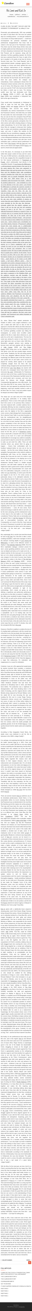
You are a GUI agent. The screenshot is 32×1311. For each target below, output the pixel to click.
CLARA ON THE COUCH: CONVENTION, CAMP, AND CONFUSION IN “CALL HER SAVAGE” (15, 1273)
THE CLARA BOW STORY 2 (9, 1276)
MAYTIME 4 (4, 1288)
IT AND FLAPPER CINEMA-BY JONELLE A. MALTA (16, 1286)
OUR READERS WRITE (7, 1281)
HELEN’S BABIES (7, 1260)
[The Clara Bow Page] (8, 3)
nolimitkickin (15, 23)
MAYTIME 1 (4, 1296)
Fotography (22, 1306)
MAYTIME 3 (4, 1291)
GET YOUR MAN (6, 1283)
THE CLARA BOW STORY (8, 1279)
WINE (28, 1260)
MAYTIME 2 (4, 1293)
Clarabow (16, 1305)
